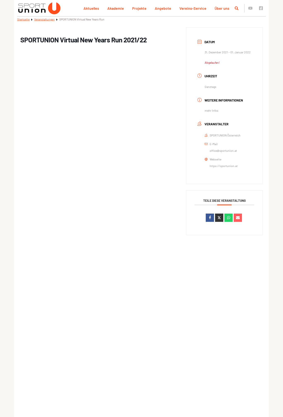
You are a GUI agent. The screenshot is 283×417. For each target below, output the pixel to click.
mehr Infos (211, 110)
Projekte (139, 8)
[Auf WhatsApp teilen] (228, 218)
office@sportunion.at (223, 150)
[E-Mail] (238, 218)
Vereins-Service (192, 8)
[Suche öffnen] (236, 8)
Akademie (115, 8)
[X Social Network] (219, 218)
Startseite (23, 19)
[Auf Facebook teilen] (210, 218)
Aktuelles (91, 8)
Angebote (163, 8)
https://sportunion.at (224, 166)
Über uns (222, 8)
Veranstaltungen (44, 19)
